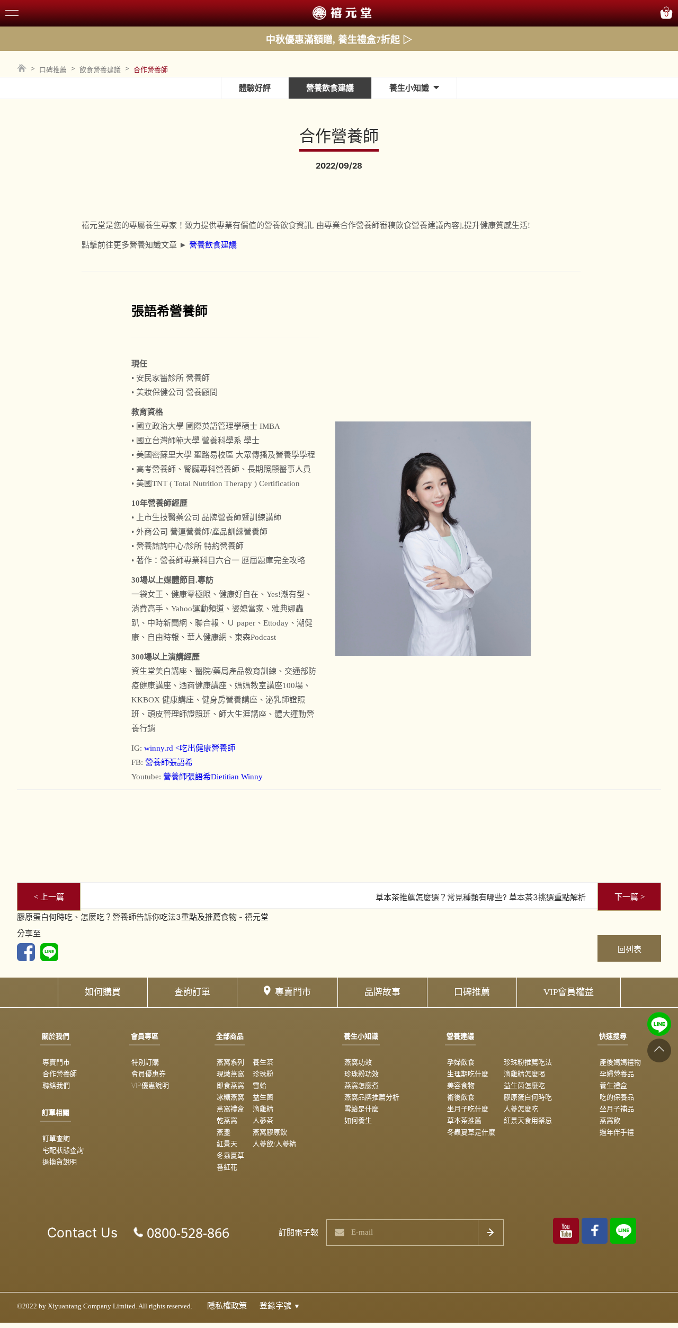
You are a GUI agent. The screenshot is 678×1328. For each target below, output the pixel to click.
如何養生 (358, 1120)
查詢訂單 (192, 992)
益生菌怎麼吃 (524, 1085)
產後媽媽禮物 (620, 1062)
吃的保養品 (617, 1097)
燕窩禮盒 (230, 1108)
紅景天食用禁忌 (528, 1120)
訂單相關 (55, 1112)
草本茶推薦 (464, 1120)
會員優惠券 (148, 1073)
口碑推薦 (53, 70)
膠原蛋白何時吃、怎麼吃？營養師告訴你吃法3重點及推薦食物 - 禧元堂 (143, 917)
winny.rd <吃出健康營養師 (189, 748)
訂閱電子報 (298, 1232)
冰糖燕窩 (230, 1097)
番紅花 (227, 1167)
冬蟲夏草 (230, 1155)
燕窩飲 (610, 1120)
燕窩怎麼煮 (361, 1085)
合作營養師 (59, 1073)
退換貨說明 (59, 1161)
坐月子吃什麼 (467, 1108)
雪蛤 (259, 1085)
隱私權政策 (227, 1305)
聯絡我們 (56, 1085)
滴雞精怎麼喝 (524, 1073)
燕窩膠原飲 (270, 1132)
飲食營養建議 (100, 70)
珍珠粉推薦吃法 (528, 1062)
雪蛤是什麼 (361, 1108)
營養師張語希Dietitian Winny (213, 776)
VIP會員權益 (568, 992)
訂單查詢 (56, 1138)
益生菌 (263, 1097)
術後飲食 (461, 1097)
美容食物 (461, 1085)
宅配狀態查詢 (63, 1150)
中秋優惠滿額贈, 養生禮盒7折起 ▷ (339, 39)
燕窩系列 (230, 1062)
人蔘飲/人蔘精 (274, 1143)
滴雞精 (263, 1108)
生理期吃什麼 (467, 1073)
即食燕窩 (230, 1085)
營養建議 (460, 1036)
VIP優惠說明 (150, 1085)
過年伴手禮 (617, 1132)
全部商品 (230, 1036)
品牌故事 (382, 992)
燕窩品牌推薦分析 (371, 1097)
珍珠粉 (263, 1073)
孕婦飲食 (461, 1062)
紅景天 (227, 1143)
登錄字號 (280, 1305)
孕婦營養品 (617, 1073)
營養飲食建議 (330, 88)
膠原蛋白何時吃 (528, 1097)
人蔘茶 (263, 1120)
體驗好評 (255, 88)
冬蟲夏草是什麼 (471, 1132)
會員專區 (144, 1036)
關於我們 (55, 1036)
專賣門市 (293, 992)
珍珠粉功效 (361, 1073)
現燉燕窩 (230, 1073)
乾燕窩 (227, 1120)
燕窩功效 (358, 1062)
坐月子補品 (617, 1108)
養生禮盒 (613, 1085)
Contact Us (82, 1233)
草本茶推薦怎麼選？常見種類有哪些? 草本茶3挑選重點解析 (481, 897)
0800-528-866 (188, 1233)
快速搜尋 (613, 1036)
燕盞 (223, 1132)
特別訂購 (145, 1062)
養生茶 (263, 1062)
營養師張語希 (169, 762)
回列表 (629, 949)
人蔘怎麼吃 (521, 1108)
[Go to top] (659, 1050)
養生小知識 (409, 88)
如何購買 (103, 992)
